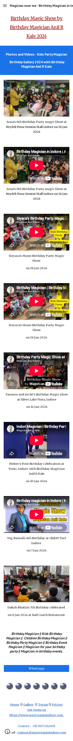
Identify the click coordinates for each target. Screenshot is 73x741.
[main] (36, 26)
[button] (5, 5)
